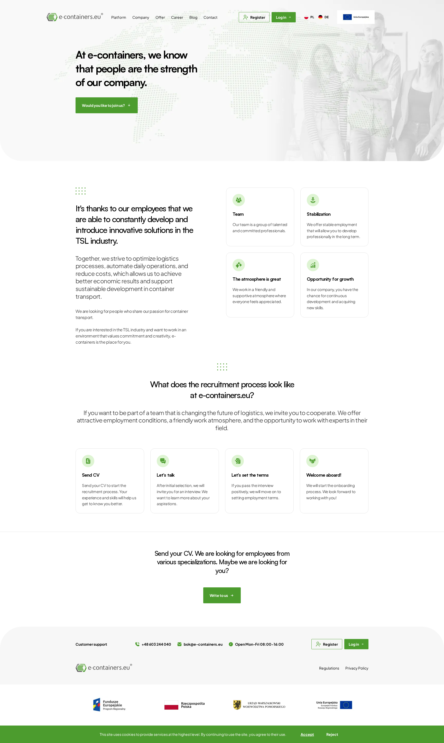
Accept (307, 734)
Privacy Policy (356, 668)
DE (327, 17)
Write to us (219, 595)
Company (140, 17)
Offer (160, 17)
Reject (332, 734)
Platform (118, 17)
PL (312, 17)
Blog (193, 17)
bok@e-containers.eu (203, 644)
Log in (281, 17)
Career (177, 17)
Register (257, 17)
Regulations (329, 668)
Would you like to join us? (103, 105)
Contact (210, 17)
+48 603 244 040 (156, 644)
